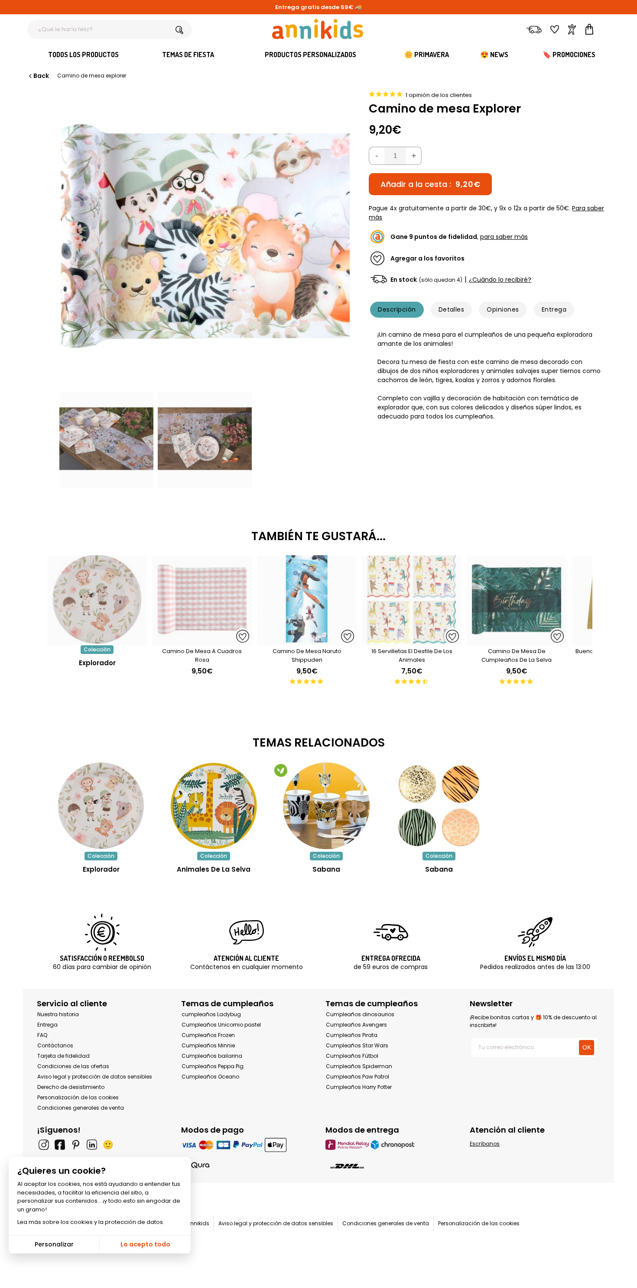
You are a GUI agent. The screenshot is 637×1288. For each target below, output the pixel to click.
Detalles (452, 309)
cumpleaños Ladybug (211, 1014)
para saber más (504, 236)
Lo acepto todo (145, 1244)
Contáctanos (55, 1045)
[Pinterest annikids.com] (76, 1145)
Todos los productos (83, 54)
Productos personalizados (310, 54)
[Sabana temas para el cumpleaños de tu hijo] (326, 806)
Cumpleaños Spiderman (359, 1066)
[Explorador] (97, 641)
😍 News (494, 54)
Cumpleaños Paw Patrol (357, 1076)
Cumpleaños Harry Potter (359, 1087)
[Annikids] (317, 29)
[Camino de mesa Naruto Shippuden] (306, 641)
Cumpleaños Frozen (208, 1035)
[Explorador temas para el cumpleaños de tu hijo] (101, 806)
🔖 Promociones (569, 54)
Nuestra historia (58, 1014)
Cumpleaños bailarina (212, 1055)
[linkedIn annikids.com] (92, 1145)
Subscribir (517, 1273)
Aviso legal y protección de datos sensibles (94, 1076)
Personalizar (54, 1244)
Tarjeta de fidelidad (63, 1055)
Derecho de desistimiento (70, 1087)
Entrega (554, 309)
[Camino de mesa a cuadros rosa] (202, 641)
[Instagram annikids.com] (44, 1145)
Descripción (397, 309)
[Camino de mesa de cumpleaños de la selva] (516, 641)
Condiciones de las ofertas (73, 1066)
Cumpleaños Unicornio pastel (221, 1024)
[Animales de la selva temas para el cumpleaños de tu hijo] (213, 806)
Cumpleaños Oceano (210, 1076)
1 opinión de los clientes (439, 95)
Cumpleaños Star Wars (357, 1045)
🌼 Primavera (426, 54)
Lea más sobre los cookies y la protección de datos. (90, 1222)
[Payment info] (246, 1144)
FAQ (42, 1035)
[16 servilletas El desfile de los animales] (411, 641)
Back (41, 75)
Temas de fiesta (188, 54)
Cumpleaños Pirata (351, 1035)
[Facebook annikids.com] (60, 1145)
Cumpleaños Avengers (356, 1024)
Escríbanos (485, 1143)
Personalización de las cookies (78, 1097)
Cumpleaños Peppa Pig (213, 1066)
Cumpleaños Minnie (208, 1045)
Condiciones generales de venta (80, 1107)
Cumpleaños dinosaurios (360, 1014)
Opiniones (503, 309)
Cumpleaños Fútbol (352, 1055)
